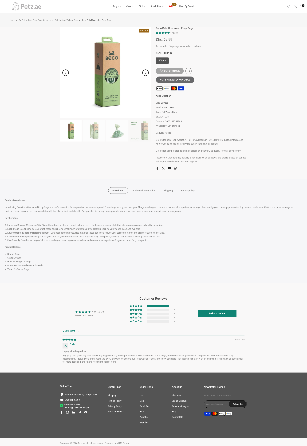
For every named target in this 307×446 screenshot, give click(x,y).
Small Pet (155, 6)
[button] (163, 33)
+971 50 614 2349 (72, 404)
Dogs (116, 6)
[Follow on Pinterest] (79, 412)
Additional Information (143, 190)
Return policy (188, 190)
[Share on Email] (169, 168)
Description (118, 190)
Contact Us (177, 417)
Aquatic (144, 417)
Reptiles (144, 422)
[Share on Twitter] (163, 168)
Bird (141, 6)
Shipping (173, 46)
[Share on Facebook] (157, 168)
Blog (174, 411)
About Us (176, 395)
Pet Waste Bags (169, 112)
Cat (141, 395)
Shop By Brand (186, 6)
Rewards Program (181, 406)
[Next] (145, 72)
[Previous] (65, 72)
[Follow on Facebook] (61, 412)
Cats (128, 6)
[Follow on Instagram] (67, 412)
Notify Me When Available (175, 79)
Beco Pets (169, 107)
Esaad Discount (179, 401)
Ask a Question (163, 96)
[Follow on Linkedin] (73, 412)
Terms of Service (116, 411)
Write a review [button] (217, 313)
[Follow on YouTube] (85, 412)
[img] (69, 339)
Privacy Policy (115, 406)
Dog (142, 401)
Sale (171, 6)
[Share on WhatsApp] (175, 168)
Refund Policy (115, 401)
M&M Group (123, 443)
